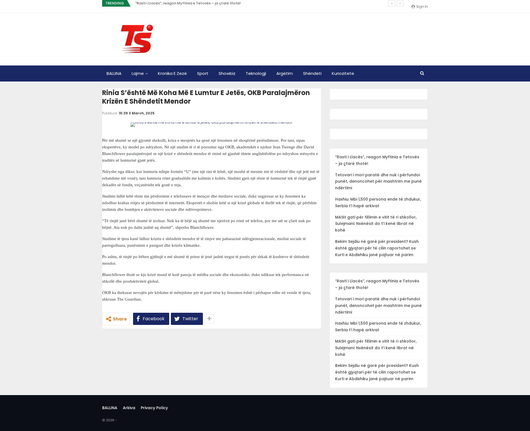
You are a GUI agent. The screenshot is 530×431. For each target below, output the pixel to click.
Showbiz (227, 73)
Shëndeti (312, 73)
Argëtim (284, 73)
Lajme (138, 73)
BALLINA (114, 73)
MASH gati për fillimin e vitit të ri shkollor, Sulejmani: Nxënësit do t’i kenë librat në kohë (376, 223)
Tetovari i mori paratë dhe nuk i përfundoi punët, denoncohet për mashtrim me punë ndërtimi (378, 181)
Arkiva (129, 408)
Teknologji (256, 73)
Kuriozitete (343, 73)
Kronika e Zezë (172, 73)
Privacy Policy (154, 408)
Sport (202, 73)
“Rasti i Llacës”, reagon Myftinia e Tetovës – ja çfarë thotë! (188, 3)
